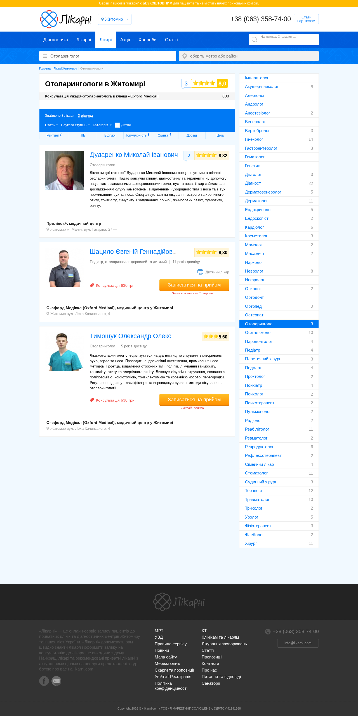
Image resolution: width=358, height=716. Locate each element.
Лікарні (83, 39)
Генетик (252, 165)
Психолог (254, 394)
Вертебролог (257, 130)
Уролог (251, 517)
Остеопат (254, 314)
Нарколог (254, 262)
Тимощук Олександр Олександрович (145, 336)
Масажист (255, 253)
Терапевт (254, 490)
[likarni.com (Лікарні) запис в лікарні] (65, 19)
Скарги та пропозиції (174, 670)
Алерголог (255, 95)
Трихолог (253, 508)
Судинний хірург (260, 481)
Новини (162, 650)
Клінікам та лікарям (220, 637)
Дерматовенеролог (263, 192)
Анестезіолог (257, 113)
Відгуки (110, 135)
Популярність (136, 135)
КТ (204, 630)
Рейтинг (52, 135)
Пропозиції (212, 657)
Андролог (254, 104)
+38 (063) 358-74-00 (260, 19)
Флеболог (254, 534)
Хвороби (147, 39)
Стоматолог (256, 473)
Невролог (254, 271)
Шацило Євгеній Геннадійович (135, 251)
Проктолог (255, 376)
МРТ (159, 630)
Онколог (253, 288)
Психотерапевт (259, 402)
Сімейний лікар (259, 464)
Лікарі (106, 39)
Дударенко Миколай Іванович (134, 154)
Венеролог (255, 121)
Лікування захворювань (224, 643)
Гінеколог (254, 139)
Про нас (209, 670)
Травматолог (257, 499)
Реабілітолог (257, 429)
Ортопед (253, 306)
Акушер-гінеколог (261, 86)
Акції (125, 39)
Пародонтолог (258, 341)
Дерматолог (256, 200)
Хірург (251, 543)
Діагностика (55, 39)
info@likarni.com (298, 643)
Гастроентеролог (261, 148)
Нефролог (254, 279)
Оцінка (163, 135)
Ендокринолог (258, 209)
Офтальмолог (258, 332)
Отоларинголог (259, 323)
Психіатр (253, 385)
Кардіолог (254, 227)
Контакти (210, 663)
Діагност (253, 183)
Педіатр (252, 350)
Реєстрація (180, 676)
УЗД (159, 637)
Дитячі (126, 125)
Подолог (253, 367)
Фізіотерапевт (258, 525)
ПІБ (82, 135)
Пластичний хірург (263, 358)
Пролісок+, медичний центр (73, 223)
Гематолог (255, 156)
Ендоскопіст (256, 218)
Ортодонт (254, 297)
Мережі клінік (167, 663)
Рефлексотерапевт (263, 455)
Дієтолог (253, 174)
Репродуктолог (259, 446)
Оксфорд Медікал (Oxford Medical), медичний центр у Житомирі (109, 308)
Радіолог (253, 420)
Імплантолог (256, 77)
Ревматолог (256, 438)
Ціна (220, 135)
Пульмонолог (258, 411)
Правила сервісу (171, 643)
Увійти (161, 676)
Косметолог (256, 235)
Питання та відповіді (221, 676)
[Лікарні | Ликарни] (179, 601)
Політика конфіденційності (171, 686)
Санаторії (211, 683)
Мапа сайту (166, 657)
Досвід (192, 135)
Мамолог (253, 244)
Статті (171, 39)
